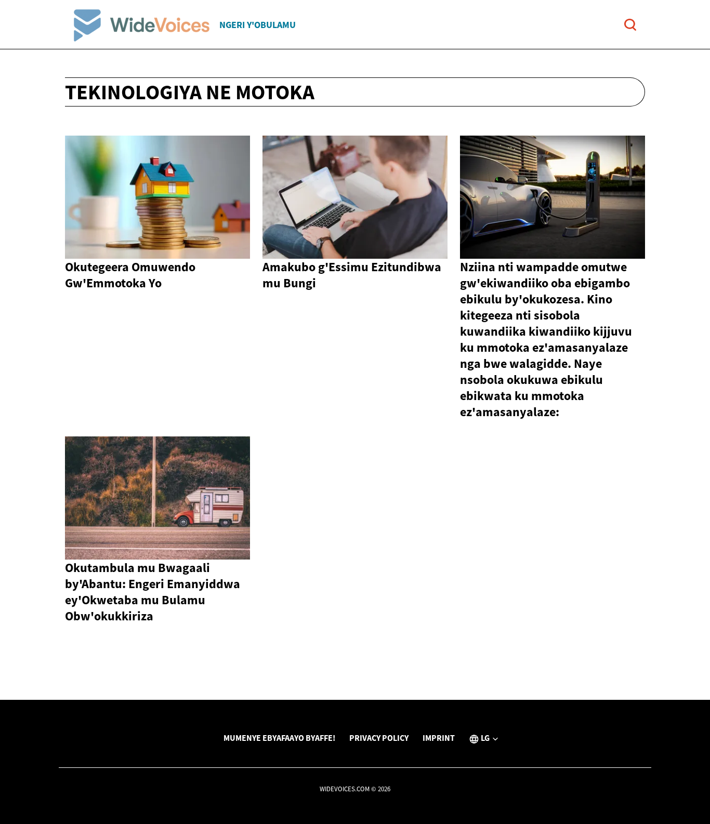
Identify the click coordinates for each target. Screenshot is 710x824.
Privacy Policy (379, 738)
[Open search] (630, 24)
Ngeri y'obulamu (257, 25)
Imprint (439, 738)
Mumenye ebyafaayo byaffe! (279, 738)
